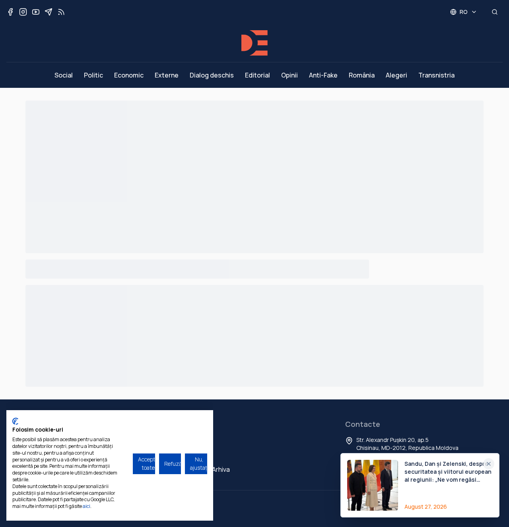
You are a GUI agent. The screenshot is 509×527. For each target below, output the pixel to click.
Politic (93, 75)
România (362, 75)
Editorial (257, 75)
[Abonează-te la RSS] (61, 12)
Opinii (289, 75)
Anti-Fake (323, 75)
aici (86, 506)
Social (63, 75)
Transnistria (436, 75)
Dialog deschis (212, 75)
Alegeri (396, 75)
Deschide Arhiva (206, 469)
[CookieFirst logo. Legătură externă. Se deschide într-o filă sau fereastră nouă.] (15, 421)
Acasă (192, 440)
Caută (192, 455)
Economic (129, 75)
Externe (167, 75)
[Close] (488, 463)
